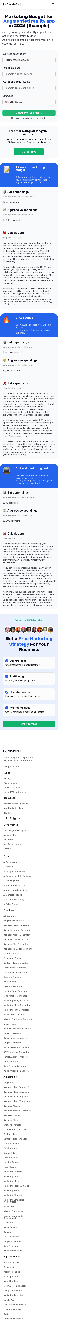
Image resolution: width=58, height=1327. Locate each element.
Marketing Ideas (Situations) (17, 1186)
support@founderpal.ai (14, 792)
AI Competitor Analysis (14, 871)
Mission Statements (13, 1211)
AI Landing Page (11, 881)
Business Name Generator (16, 939)
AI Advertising (10, 862)
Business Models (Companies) (18, 1110)
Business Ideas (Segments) (16, 1096)
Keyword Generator (12, 986)
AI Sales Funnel (11, 904)
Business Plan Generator (15, 944)
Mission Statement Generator (17, 1019)
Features (8, 856)
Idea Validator (10, 981)
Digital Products (11, 1281)
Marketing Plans (11, 1190)
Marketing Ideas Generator (16, 1005)
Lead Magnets (10, 1167)
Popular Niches (11, 1256)
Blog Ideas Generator (13, 920)
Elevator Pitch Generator (15, 972)
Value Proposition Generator (17, 1071)
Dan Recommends (12, 844)
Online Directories (12, 1309)
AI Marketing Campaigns (15, 890)
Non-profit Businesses (14, 1304)
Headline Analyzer (12, 977)
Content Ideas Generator (15, 963)
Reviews (7, 813)
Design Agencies (11, 1272)
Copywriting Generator (14, 967)
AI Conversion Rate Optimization (19, 876)
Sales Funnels (10, 1227)
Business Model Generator (16, 935)
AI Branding (9, 866)
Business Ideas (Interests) (16, 1087)
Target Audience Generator (16, 1057)
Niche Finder (9, 1024)
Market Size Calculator (14, 1014)
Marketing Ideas (11, 1181)
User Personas (10, 1246)
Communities (9, 1267)
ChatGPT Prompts (12, 1125)
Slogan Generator (12, 1042)
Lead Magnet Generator (15, 996)
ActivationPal (9, 835)
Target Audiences (12, 1241)
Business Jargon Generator (17, 930)
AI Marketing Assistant (14, 885)
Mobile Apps (9, 1300)
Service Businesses (13, 1318)
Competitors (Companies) (15, 1129)
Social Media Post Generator (17, 1047)
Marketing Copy (11, 1176)
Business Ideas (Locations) (16, 1092)
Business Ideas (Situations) (16, 1101)
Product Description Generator (18, 1028)
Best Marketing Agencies (15, 803)
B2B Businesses (11, 1262)
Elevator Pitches (11, 1143)
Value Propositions (12, 1251)
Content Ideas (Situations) (16, 1139)
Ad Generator (9, 916)
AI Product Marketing (13, 899)
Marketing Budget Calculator (17, 1000)
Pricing (6, 778)
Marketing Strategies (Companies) (14, 1201)
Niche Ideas (9, 1222)
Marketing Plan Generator (16, 1010)
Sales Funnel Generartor (15, 1038)
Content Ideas (10, 1134)
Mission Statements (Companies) (13, 1217)
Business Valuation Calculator (18, 949)
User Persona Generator (15, 1066)
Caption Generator (12, 953)
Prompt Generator (12, 1033)
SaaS (5, 1314)
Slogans (7, 1232)
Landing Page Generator (15, 991)
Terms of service (11, 787)
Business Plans (10, 1120)
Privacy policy (10, 783)
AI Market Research (13, 895)
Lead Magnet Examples (14, 830)
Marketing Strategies (13, 1195)
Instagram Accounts (13, 1290)
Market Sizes (9, 1206)
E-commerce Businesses (15, 1286)
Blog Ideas (8, 1082)
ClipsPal (7, 849)
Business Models (11, 1106)
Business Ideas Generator (16, 925)
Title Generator (10, 1061)
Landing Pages (10, 1162)
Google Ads (9, 1153)
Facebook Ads (10, 1148)
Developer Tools (11, 1276)
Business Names (11, 1115)
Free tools (8, 910)
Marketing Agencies (13, 1295)
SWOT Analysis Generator (16, 1052)
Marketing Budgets (12, 1171)
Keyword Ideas (10, 1157)
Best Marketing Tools (13, 808)
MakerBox (8, 839)
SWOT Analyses (11, 1236)
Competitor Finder (12, 958)
